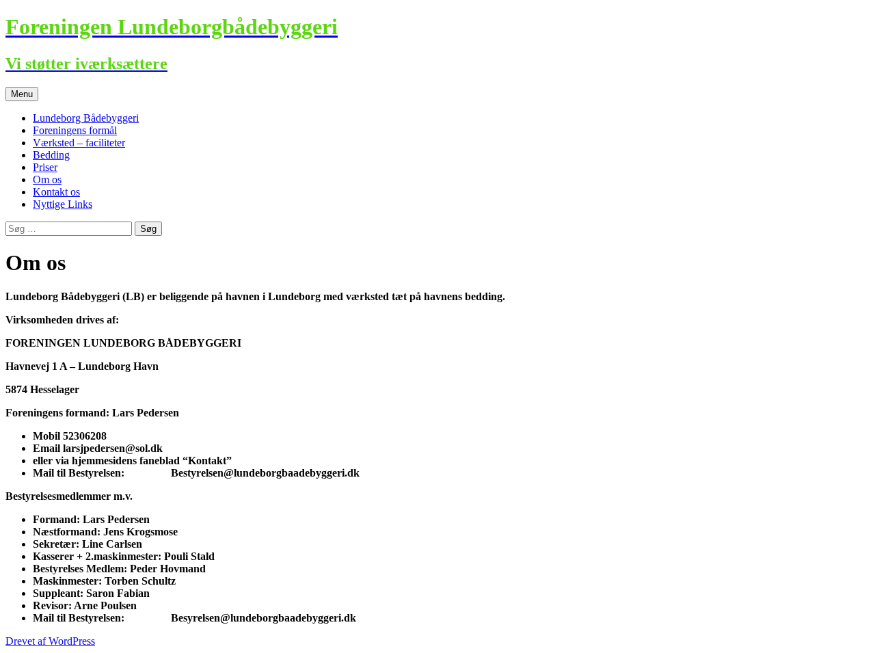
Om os (47, 179)
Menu (22, 94)
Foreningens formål (75, 130)
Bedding (51, 155)
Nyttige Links (62, 204)
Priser (45, 167)
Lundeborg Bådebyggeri (86, 118)
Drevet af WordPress (50, 641)
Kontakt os (56, 192)
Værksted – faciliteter (79, 142)
